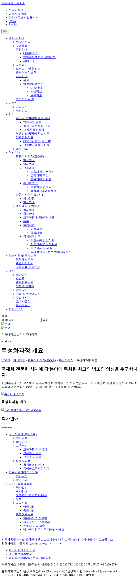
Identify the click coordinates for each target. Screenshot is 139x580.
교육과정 (29, 167)
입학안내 (31, 539)
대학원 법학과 (25, 286)
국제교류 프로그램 (28, 267)
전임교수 (22, 106)
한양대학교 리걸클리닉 (23, 17)
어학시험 (36, 228)
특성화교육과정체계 (43, 190)
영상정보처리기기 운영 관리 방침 (30, 557)
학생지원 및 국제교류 (22, 255)
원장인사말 (23, 41)
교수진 (13, 103)
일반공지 (22, 274)
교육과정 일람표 (40, 179)
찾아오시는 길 (25, 99)
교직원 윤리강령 (33, 129)
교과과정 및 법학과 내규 (38, 217)
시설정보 (36, 91)
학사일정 (29, 160)
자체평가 (22, 64)
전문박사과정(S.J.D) (36, 144)
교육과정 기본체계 (42, 171)
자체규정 (29, 61)
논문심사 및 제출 (41, 248)
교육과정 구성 (39, 175)
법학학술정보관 (26, 72)
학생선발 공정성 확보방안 (32, 133)
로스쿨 (20, 278)
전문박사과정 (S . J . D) (30, 194)
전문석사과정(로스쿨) (37, 141)
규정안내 (22, 49)
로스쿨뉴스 (23, 305)
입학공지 (22, 290)
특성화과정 (30, 183)
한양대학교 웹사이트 (22, 550)
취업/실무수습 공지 (28, 293)
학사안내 (14, 152)
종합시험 (36, 232)
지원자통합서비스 (13, 539)
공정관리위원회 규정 (36, 125)
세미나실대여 (89, 539)
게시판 (13, 270)
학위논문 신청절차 (42, 240)
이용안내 (36, 87)
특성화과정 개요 (40, 186)
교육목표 (22, 45)
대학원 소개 (16, 38)
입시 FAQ (22, 148)
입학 (11, 114)
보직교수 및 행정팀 (28, 68)
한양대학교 (16, 9)
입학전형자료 (24, 137)
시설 (26, 80)
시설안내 (22, 76)
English (13, 24)
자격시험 (29, 225)
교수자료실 (23, 301)
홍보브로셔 (45, 539)
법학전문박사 (24, 282)
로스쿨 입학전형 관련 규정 (33, 118)
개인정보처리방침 (20, 553)
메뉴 (5, 31)
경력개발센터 (17, 13)
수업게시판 (23, 297)
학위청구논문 (32, 236)
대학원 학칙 (30, 53)
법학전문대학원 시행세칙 (39, 57)
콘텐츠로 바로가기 (13, 3)
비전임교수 (23, 110)
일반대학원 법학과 (28, 206)
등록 (26, 221)
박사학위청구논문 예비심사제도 (51, 251)
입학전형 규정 (32, 122)
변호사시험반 (24, 263)
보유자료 (36, 95)
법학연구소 (16, 309)
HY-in (12, 21)
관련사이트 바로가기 (14, 543)
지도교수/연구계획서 (43, 244)
